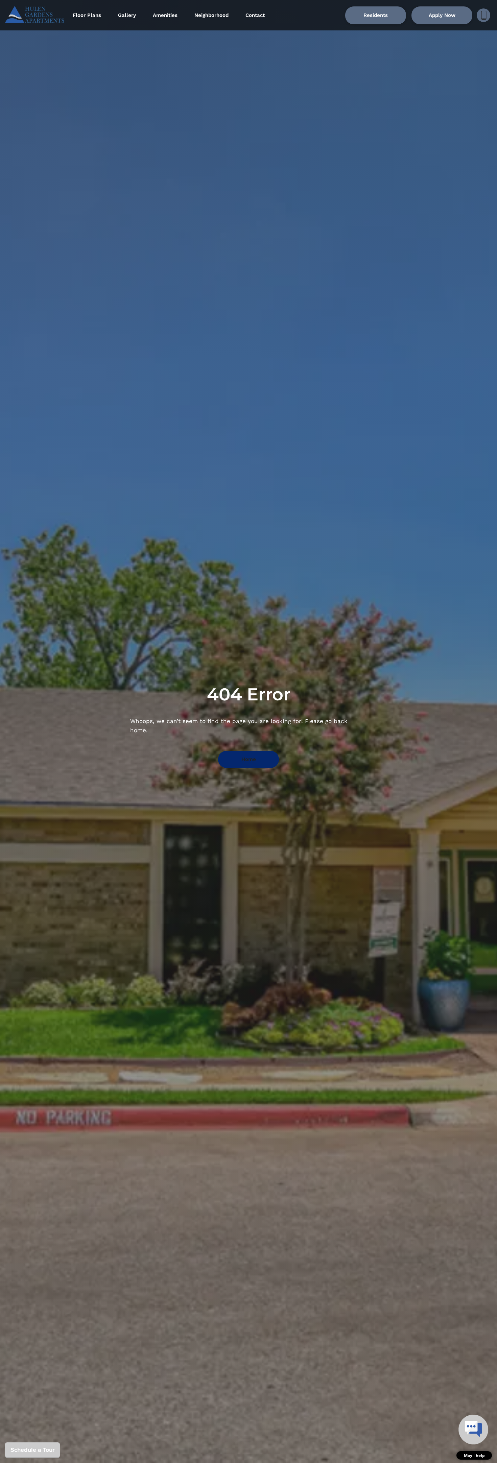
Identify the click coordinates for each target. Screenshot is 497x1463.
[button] (474, 1436)
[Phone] (483, 15)
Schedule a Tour (32, 1450)
